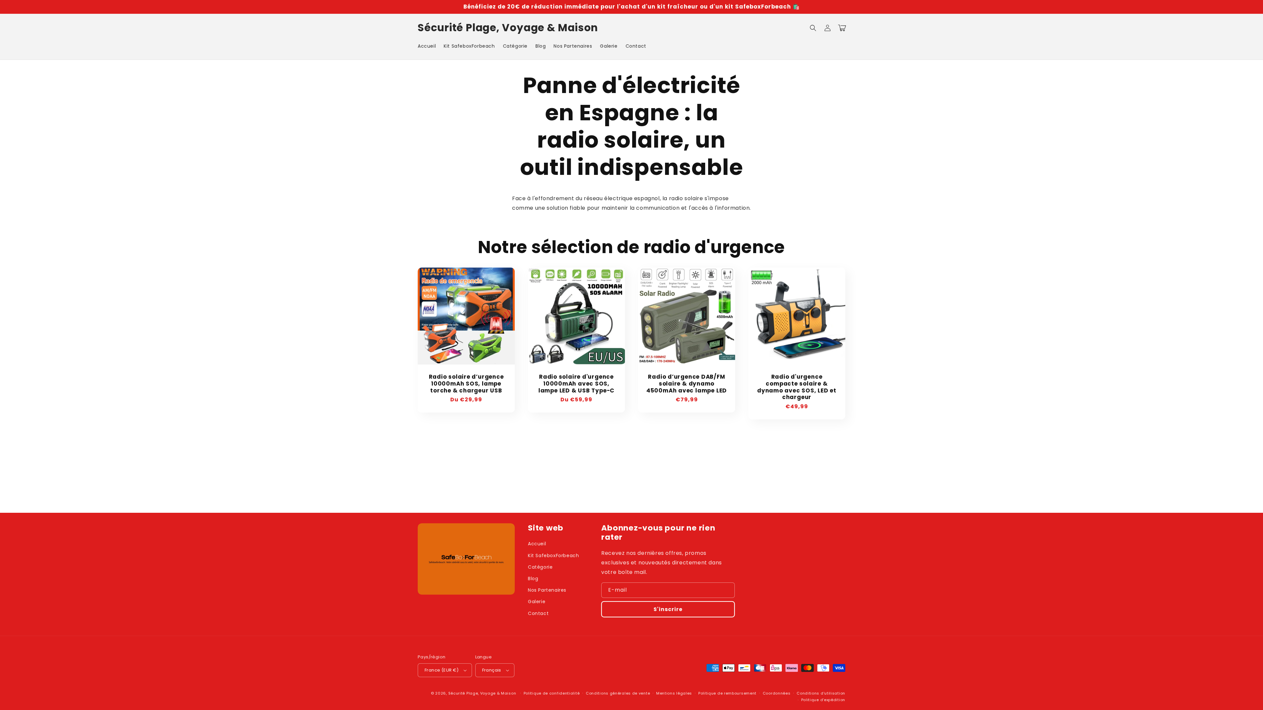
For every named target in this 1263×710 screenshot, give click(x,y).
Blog (533, 578)
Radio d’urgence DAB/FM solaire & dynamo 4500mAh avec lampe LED (686, 383)
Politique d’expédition (823, 699)
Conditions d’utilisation (821, 693)
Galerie (536, 601)
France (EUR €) (442, 670)
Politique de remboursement (727, 693)
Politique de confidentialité (552, 693)
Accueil (537, 543)
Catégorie (540, 567)
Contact (538, 613)
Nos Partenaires (547, 590)
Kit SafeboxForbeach (553, 555)
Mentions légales (674, 693)
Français (491, 670)
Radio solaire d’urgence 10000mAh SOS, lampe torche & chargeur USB (466, 383)
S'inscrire (668, 609)
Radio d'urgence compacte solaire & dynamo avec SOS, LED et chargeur (796, 387)
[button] (813, 28)
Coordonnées (777, 693)
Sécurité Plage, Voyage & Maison (482, 693)
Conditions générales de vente (618, 693)
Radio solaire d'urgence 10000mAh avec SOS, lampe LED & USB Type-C (576, 383)
